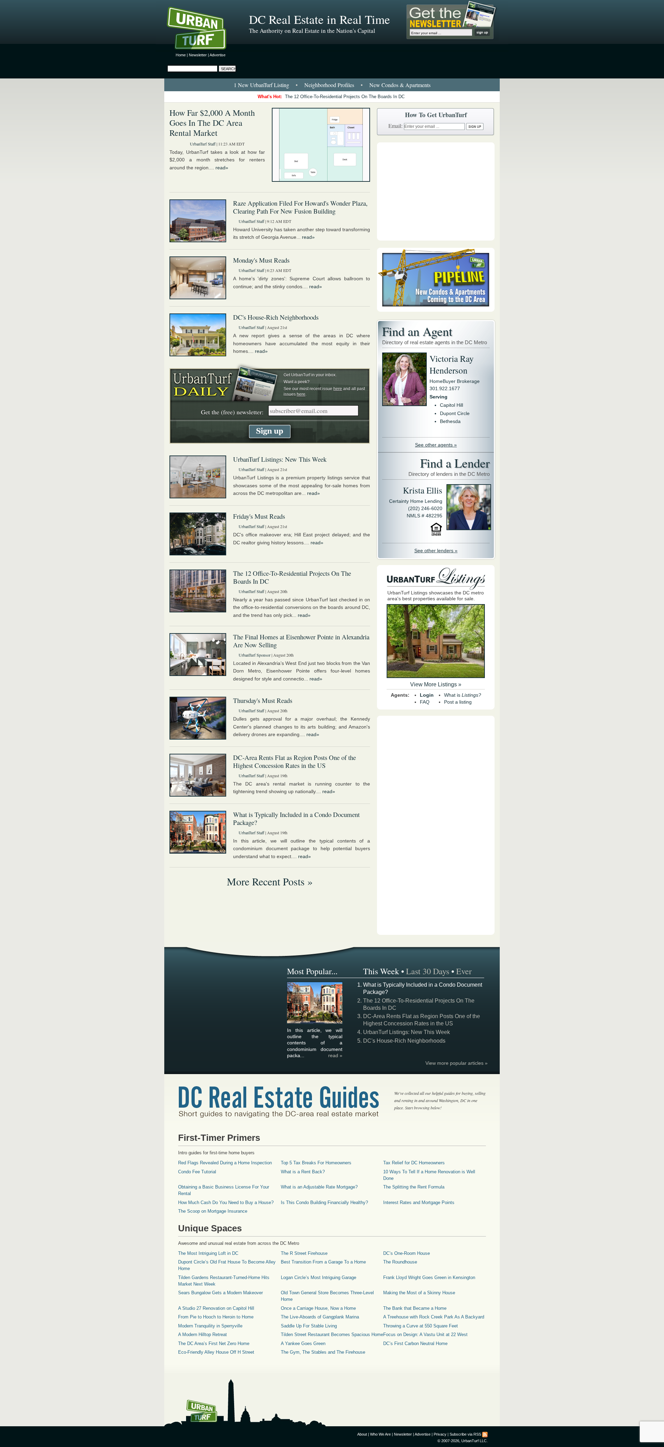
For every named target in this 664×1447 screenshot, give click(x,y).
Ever (464, 971)
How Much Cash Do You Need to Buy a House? (226, 1202)
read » (335, 1055)
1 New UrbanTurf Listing (261, 84)
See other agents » (436, 445)
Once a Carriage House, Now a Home (318, 1308)
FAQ (425, 702)
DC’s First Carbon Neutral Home (415, 1343)
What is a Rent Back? (303, 1171)
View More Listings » (435, 684)
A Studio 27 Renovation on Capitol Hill (216, 1308)
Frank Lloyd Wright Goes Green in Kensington (429, 1277)
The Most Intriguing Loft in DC (208, 1253)
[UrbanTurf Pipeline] (436, 310)
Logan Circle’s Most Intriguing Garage (318, 1277)
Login (427, 695)
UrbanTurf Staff (202, 144)
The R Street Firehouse (304, 1253)
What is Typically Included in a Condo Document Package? (296, 818)
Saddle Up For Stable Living (309, 1325)
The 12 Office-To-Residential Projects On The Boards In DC (345, 96)
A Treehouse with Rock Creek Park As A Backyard (433, 1316)
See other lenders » (436, 550)
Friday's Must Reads (259, 516)
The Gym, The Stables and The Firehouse (323, 1352)
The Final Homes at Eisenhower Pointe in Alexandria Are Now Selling (301, 640)
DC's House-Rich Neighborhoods (276, 317)
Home (181, 55)
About (362, 1434)
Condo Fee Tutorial (197, 1171)
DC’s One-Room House (406, 1253)
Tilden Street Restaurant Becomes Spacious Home (332, 1334)
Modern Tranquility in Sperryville (210, 1325)
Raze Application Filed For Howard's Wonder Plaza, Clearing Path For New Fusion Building (300, 207)
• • (332, 84)
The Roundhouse (400, 1262)
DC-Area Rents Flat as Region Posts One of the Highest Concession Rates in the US (294, 761)
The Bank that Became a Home (414, 1308)
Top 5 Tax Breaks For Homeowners (316, 1162)
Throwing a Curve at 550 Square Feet (420, 1325)
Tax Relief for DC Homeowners (414, 1162)
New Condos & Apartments (400, 84)
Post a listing (458, 702)
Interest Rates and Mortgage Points (418, 1202)
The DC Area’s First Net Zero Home (213, 1343)
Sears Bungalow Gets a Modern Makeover (220, 1292)
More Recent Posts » (270, 881)
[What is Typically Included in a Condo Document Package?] (315, 1022)
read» (221, 167)
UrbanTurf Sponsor (254, 655)
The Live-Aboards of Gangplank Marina (320, 1316)
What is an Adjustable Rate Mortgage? (319, 1187)
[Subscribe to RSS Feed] (485, 1434)
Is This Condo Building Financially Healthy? (324, 1202)
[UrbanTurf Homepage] (202, 29)
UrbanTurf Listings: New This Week (279, 459)
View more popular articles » (456, 1063)
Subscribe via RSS (465, 1434)
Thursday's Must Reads (262, 700)
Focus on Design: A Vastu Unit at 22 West (425, 1334)
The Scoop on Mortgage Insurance (212, 1211)
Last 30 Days (427, 971)
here (337, 388)
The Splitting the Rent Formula (413, 1187)
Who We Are (380, 1434)
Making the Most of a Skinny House (419, 1292)
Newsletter (198, 55)
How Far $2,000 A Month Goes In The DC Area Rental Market (212, 122)
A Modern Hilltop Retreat (202, 1334)
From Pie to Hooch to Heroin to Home (215, 1316)
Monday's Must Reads (261, 260)
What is (462, 695)
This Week (381, 971)
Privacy (440, 1434)
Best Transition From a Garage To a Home (323, 1262)
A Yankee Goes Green (303, 1343)
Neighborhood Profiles (329, 84)
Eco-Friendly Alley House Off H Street (216, 1352)
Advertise (217, 55)
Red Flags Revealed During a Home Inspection (225, 1162)
